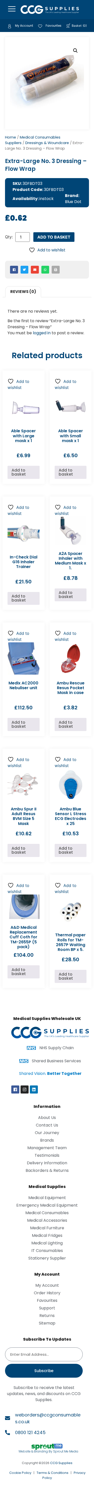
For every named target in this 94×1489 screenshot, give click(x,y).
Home (10, 137)
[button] (75, 50)
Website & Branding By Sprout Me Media (48, 1451)
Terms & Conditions (52, 1472)
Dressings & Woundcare (47, 142)
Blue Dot (73, 202)
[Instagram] (25, 1089)
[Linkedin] (34, 1089)
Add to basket (53, 237)
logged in (42, 333)
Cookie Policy (20, 1472)
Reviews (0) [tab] (23, 291)
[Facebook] (15, 1089)
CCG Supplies (61, 1463)
